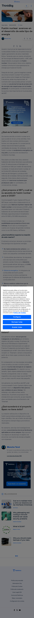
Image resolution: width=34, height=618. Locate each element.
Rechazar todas (17, 322)
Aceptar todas (17, 327)
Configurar (17, 317)
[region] (17, 309)
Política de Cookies (19, 313)
